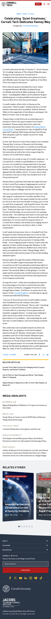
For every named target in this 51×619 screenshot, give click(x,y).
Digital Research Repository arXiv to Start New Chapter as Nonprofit (25, 383)
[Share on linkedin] (47, 355)
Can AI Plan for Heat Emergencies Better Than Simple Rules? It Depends (23, 376)
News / (25, 14)
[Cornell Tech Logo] (9, 4)
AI (7, 479)
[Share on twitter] (43, 355)
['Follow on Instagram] (30, 578)
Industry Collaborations (16, 476)
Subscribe (25, 570)
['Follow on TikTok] (41, 578)
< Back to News (9, 355)
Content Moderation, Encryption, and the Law (21, 429)
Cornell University (30, 26)
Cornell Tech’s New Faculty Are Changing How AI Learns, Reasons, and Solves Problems (24, 368)
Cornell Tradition (21, 293)
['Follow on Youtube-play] (20, 578)
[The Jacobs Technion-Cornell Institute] (11, 603)
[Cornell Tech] (17, 588)
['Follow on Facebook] (10, 578)
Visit (38, 4)
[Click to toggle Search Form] (44, 4)
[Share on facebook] (39, 355)
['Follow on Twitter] (15, 578)
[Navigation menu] (48, 4)
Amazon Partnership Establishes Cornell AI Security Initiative (17, 507)
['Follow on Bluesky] (35, 578)
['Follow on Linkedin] (25, 578)
